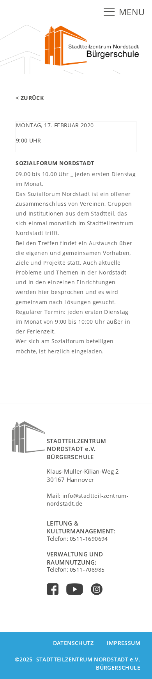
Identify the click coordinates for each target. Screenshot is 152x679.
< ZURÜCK (30, 98)
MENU (132, 12)
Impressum (123, 643)
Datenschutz (73, 643)
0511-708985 (87, 569)
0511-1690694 (89, 538)
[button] (111, 12)
